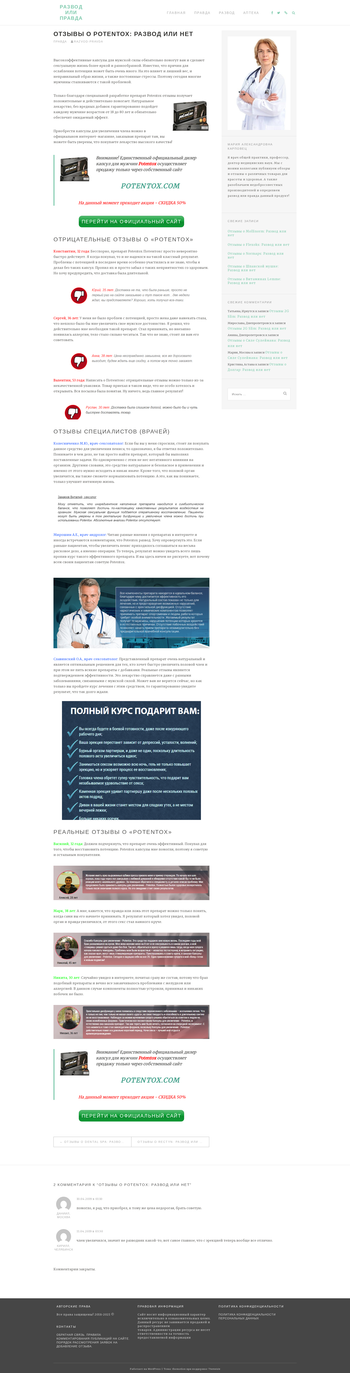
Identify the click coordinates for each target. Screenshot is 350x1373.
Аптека (251, 13)
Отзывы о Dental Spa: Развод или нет (97, 1141)
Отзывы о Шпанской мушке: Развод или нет (253, 268)
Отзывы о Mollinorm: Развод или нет (257, 233)
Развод (227, 13)
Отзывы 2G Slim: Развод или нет (257, 328)
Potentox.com (150, 186)
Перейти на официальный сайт (131, 221)
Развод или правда (71, 12)
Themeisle (214, 1369)
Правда (202, 13)
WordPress (154, 1369)
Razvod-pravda (88, 41)
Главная (176, 13)
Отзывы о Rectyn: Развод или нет (172, 1141)
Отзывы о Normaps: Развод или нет (256, 255)
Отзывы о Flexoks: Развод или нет (259, 245)
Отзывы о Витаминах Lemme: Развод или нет (254, 281)
